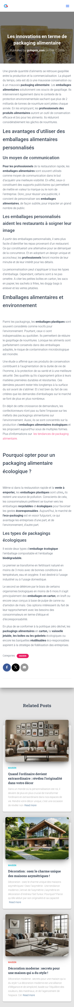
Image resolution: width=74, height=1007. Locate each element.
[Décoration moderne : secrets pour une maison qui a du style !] (37, 935)
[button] (67, 6)
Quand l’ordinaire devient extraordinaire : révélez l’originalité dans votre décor (35, 778)
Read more (30, 805)
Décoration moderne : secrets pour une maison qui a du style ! (34, 970)
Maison (22, 656)
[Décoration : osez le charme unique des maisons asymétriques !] (37, 838)
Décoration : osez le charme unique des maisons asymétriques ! (34, 873)
